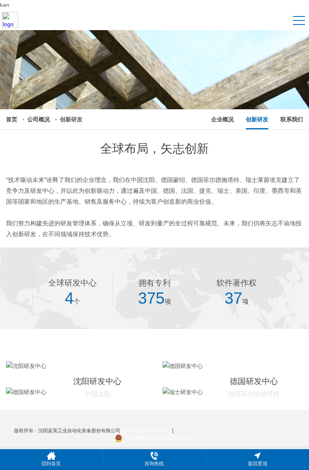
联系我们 (291, 119)
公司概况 (38, 119)
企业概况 (222, 119)
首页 (11, 119)
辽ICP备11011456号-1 (146, 430)
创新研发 (257, 119)
